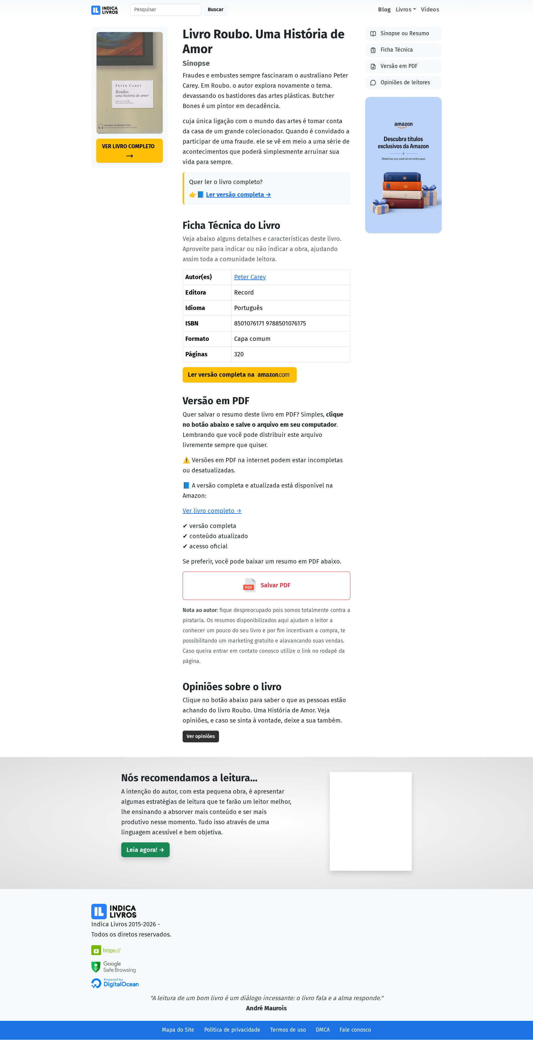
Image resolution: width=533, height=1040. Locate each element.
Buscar (215, 9)
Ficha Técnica (397, 50)
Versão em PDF (399, 66)
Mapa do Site (178, 1030)
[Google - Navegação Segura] (113, 966)
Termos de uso (288, 1030)
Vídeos (430, 9)
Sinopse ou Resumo (405, 33)
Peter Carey (250, 277)
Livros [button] (403, 9)
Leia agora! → (145, 849)
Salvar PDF (275, 585)
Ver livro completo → (212, 510)
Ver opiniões (201, 736)
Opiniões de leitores (405, 82)
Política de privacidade (232, 1030)
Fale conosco (355, 1030)
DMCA (323, 1030)
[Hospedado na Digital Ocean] (114, 983)
